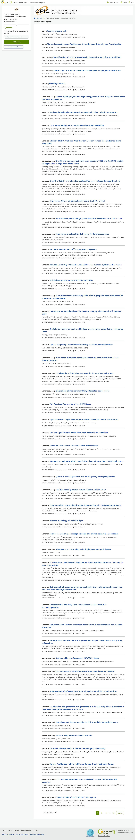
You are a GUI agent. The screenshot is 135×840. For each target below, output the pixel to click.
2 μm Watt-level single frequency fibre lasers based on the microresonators (84, 419)
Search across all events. (15, 47)
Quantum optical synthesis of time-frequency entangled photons (85, 476)
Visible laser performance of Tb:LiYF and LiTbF (71, 280)
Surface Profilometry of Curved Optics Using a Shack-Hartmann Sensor (82, 764)
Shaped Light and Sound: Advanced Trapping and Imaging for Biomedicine (87, 70)
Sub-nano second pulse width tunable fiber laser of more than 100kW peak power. (87, 461)
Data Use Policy (22, 834)
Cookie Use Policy (37, 834)
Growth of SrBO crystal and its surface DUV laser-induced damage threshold (85, 181)
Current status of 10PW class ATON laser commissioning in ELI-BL (85, 671)
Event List (39, 18)
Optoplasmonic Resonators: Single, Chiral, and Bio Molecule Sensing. (87, 722)
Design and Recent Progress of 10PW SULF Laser (77, 658)
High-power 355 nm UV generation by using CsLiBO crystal (77, 201)
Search (9, 27)
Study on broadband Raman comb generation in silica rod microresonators (83, 112)
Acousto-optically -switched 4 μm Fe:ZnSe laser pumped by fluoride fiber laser (86, 265)
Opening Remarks (57, 83)
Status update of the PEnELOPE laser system (76, 797)
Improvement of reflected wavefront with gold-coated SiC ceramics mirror (83, 691)
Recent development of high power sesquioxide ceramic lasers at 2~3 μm (89, 218)
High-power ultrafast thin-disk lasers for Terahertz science (82, 234)
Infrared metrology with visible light (66, 520)
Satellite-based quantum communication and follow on (81, 490)
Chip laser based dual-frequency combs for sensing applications (85, 373)
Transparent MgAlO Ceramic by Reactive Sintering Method (77, 125)
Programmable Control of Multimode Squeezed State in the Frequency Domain (85, 505)
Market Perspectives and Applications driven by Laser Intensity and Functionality (84, 44)
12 (113, 813)
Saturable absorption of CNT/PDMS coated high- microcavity (77, 748)
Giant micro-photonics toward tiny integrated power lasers (82, 391)
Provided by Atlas (104, 836)
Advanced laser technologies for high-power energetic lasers (83, 549)
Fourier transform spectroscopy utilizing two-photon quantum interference (84, 534)
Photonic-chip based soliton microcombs (74, 735)
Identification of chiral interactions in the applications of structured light (87, 57)
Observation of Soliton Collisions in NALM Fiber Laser (74, 446)
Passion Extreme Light (57, 31)
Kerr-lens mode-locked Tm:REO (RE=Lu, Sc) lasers (73, 249)
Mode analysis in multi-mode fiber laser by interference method (79, 432)
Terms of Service (8, 834)
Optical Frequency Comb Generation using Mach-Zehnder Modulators (81, 344)
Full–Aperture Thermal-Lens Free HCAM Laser (70, 404)
